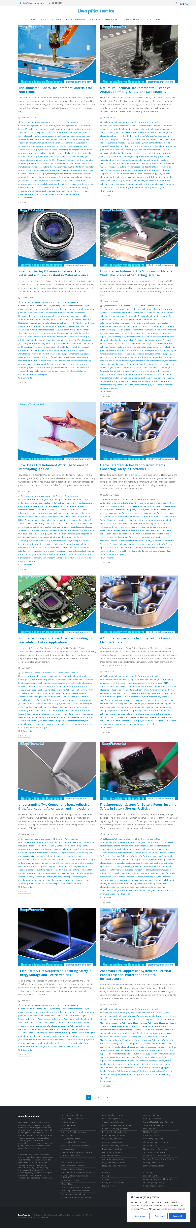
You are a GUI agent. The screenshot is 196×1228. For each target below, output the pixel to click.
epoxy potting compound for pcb (119, 707)
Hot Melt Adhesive (69, 1135)
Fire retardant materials (60, 167)
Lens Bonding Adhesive (112, 1152)
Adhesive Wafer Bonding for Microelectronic (37, 697)
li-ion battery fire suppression (66, 1046)
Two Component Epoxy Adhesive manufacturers (61, 883)
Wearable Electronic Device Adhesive (159, 1159)
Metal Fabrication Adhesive (72, 1169)
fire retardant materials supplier (74, 170)
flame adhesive (134, 547)
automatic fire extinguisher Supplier (140, 323)
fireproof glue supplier (28, 177)
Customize (140, 1216)
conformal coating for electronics (62, 852)
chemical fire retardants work (141, 146)
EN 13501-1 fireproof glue (59, 160)
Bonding (105, 1172)
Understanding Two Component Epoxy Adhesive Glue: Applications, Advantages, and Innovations (53, 806)
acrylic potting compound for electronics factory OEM (145, 683)
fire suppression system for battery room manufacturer (145, 870)
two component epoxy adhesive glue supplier (50, 880)
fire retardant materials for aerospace (124, 167)
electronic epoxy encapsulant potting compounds (121, 863)
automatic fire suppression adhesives (34, 146)
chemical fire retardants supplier (114, 146)
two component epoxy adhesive (42, 873)
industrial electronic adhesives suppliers (143, 174)
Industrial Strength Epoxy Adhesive (76, 1197)
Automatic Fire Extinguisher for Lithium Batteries (132, 319)
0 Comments (26, 198)
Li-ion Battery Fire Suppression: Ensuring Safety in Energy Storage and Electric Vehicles (55, 973)
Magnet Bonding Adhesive (113, 1162)
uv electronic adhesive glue (129, 381)
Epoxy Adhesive (68, 1128)
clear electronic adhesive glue (50, 330)
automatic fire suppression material (67, 146)
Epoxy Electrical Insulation (156, 700)
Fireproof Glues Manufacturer (55, 180)
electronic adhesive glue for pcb (54, 156)
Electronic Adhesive (132, 19)
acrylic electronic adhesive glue (34, 306)
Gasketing (147, 1172)
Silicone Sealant (150, 1176)
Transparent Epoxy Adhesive (73, 1194)
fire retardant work (135, 364)
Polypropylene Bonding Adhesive (116, 1125)
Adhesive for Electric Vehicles (39, 1019)
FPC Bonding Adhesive (112, 1155)
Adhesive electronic (83, 129)
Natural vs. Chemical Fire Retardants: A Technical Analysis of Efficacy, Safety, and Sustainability (135, 90)
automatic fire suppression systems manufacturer (147, 336)
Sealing (105, 1176)
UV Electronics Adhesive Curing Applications (141, 724)
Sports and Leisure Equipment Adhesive (74, 1177)
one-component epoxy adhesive (56, 724)
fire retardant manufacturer (151, 163)
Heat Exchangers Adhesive (72, 1165)
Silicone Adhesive (69, 1122)
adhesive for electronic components (73, 136)
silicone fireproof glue (37, 194)
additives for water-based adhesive (148, 516)
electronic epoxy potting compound (129, 700)
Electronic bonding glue (78, 156)
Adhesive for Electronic (57, 132)
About (44, 19)
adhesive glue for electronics (47, 323)
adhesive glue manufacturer (75, 686)
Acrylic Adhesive (68, 1125)
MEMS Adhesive (150, 1145)
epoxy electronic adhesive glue (113, 357)
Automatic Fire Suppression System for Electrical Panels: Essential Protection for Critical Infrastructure (135, 975)
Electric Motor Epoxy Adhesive (156, 1142)
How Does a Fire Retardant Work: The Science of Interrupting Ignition (53, 467)
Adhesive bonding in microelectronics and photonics (51, 129)
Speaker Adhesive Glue (153, 1125)
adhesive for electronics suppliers (136, 534)
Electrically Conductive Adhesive (75, 1145)
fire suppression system (145, 866)
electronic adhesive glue (28, 156)
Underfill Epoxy (67, 1184)
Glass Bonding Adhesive (112, 1122)
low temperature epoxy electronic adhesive (131, 378)
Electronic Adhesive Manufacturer (38, 122)
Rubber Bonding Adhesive (113, 1135)
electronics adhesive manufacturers (75, 710)
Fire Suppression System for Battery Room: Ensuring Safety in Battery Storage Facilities (138, 806)
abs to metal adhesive (161, 506)
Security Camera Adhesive (154, 1162)
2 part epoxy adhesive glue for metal (118, 503)
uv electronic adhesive (126, 717)
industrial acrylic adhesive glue (122, 374)
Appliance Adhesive (151, 1115)
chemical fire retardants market (156, 143)
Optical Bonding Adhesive (113, 1159)
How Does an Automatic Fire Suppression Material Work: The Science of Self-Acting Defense (136, 273)
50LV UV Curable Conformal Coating (118, 679)
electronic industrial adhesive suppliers (154, 354)
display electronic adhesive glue (78, 153)
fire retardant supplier (57, 547)
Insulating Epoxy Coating (153, 1182)
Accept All (177, 1216)
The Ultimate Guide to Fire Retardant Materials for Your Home (55, 90)
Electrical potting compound (163, 859)
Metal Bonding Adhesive (112, 1118)
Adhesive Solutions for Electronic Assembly (118, 1036)
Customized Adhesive (70, 1155)
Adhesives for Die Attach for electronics (45, 143)
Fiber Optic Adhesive (152, 1118)
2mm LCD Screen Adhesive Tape (137, 506)
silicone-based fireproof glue (35, 727)
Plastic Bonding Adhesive (113, 1115)
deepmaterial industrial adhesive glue (47, 153)
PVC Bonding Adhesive (126, 1071)
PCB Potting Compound (153, 1139)
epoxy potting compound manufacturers (146, 710)
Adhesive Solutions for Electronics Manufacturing (130, 540)
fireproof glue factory (40, 714)
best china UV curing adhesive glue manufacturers (121, 697)
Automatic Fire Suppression (75, 143)
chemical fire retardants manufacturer (126, 143)
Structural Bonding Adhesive (73, 1142)
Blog (148, 19)
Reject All (159, 1216)
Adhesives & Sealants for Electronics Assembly (120, 693)
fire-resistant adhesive (124, 367)
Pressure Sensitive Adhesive (73, 1132)
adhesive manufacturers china (52, 690)
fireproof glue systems (48, 177)
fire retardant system (117, 364)
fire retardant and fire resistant (68, 163)
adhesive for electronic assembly (43, 136)
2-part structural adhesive (111, 506)
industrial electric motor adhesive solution (118, 1067)
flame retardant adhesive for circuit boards (118, 371)
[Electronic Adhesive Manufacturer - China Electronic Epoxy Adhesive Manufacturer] (96, 11)
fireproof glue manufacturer (59, 174)
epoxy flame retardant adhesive (113, 547)
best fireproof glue (70, 700)
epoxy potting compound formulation (149, 707)
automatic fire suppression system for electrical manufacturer (133, 1050)
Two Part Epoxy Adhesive (72, 1118)
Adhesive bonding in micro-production (137, 520)
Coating (105, 1179)
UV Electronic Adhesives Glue (154, 381)
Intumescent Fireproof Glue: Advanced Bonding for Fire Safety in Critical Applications (55, 640)
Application (111, 19)
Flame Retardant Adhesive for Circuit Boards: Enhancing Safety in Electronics (133, 467)
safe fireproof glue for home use (49, 371)
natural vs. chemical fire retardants (123, 184)
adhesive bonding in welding (140, 523)
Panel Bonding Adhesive (112, 1142)
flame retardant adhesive (153, 547)
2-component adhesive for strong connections (155, 503)
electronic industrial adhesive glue (33, 160)
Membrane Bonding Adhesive (115, 1145)
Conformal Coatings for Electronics (158, 1179)
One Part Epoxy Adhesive (72, 1115)
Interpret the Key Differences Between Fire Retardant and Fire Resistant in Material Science (53, 273)
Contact (160, 19)
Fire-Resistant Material (150, 167)
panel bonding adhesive (147, 1067)
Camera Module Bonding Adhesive (158, 1122)
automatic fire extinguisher (52, 516)
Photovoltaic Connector (39, 1220)
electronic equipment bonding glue (62, 856)
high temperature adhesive (30, 558)
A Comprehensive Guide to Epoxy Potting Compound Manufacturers (138, 640)
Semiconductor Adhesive (154, 1152)
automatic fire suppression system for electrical (139, 1043)
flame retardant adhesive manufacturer (149, 551)
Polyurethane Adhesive (71, 1139)
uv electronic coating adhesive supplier (159, 721)
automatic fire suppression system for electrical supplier (131, 1057)
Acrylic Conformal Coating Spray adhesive (126, 510)
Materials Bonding (75, 19)
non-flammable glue (108, 381)
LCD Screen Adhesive (152, 1135)
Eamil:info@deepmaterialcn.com (32, 3)
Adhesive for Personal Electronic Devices (57, 139)
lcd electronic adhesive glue (30, 187)
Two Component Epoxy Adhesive (75, 1191)
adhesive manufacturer (28, 690)
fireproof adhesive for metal (147, 367)
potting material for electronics (52, 870)
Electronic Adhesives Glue (67, 122)
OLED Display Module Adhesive (156, 1155)
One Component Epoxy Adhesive (75, 1187)
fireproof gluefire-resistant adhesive (153, 170)
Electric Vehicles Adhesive (72, 1162)
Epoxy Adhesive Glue (70, 1180)
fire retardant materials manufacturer (44, 170)
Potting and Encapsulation (113, 1182)
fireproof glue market (81, 174)
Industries (95, 19)
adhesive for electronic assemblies (43, 316)
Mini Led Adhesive (151, 1132)
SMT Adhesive (149, 1128)
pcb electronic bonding (62, 191)
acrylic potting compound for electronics (38, 125)
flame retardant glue (146, 371)
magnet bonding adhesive (162, 378)
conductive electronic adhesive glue (55, 149)
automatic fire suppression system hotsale (140, 333)
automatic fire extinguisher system (41, 523)
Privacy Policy (33, 1217)
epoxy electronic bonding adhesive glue (139, 160)
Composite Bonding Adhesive (151, 1060)
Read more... (25, 203)
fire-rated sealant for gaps (43, 551)
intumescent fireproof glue (81, 184)
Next (107, 1097)
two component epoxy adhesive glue (73, 873)
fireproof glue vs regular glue (71, 177)
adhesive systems (78, 693)
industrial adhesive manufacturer (66, 859)
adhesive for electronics (28, 139)
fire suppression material (154, 364)
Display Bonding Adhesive (113, 1149)
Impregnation (108, 1186)
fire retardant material (40, 167)
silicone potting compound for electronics (156, 890)
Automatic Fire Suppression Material (76, 1152)
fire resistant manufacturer (42, 163)
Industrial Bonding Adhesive (114, 1132)
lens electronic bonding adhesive (139, 180)
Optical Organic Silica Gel (153, 1186)
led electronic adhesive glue (55, 187)
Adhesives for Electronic (164, 544)
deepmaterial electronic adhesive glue (152, 149)
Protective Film (67, 1149)
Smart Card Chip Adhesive (154, 1166)
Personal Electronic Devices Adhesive (77, 1172)
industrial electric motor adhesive (156, 1064)
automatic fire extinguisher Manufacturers (52, 520)
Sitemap (44, 1217)
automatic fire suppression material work (148, 330)
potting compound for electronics (55, 866)
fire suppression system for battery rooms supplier (135, 877)
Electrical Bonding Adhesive (114, 1166)
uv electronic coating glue (140, 385)
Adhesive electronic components (32, 132)
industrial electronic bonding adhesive (53, 184)
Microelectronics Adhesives (155, 1149)
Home (33, 19)
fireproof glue (40, 174)
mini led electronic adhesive (39, 191)
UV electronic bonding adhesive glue (63, 194)
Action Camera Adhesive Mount (118, 516)
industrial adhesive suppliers (148, 374)
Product (56, 19)
